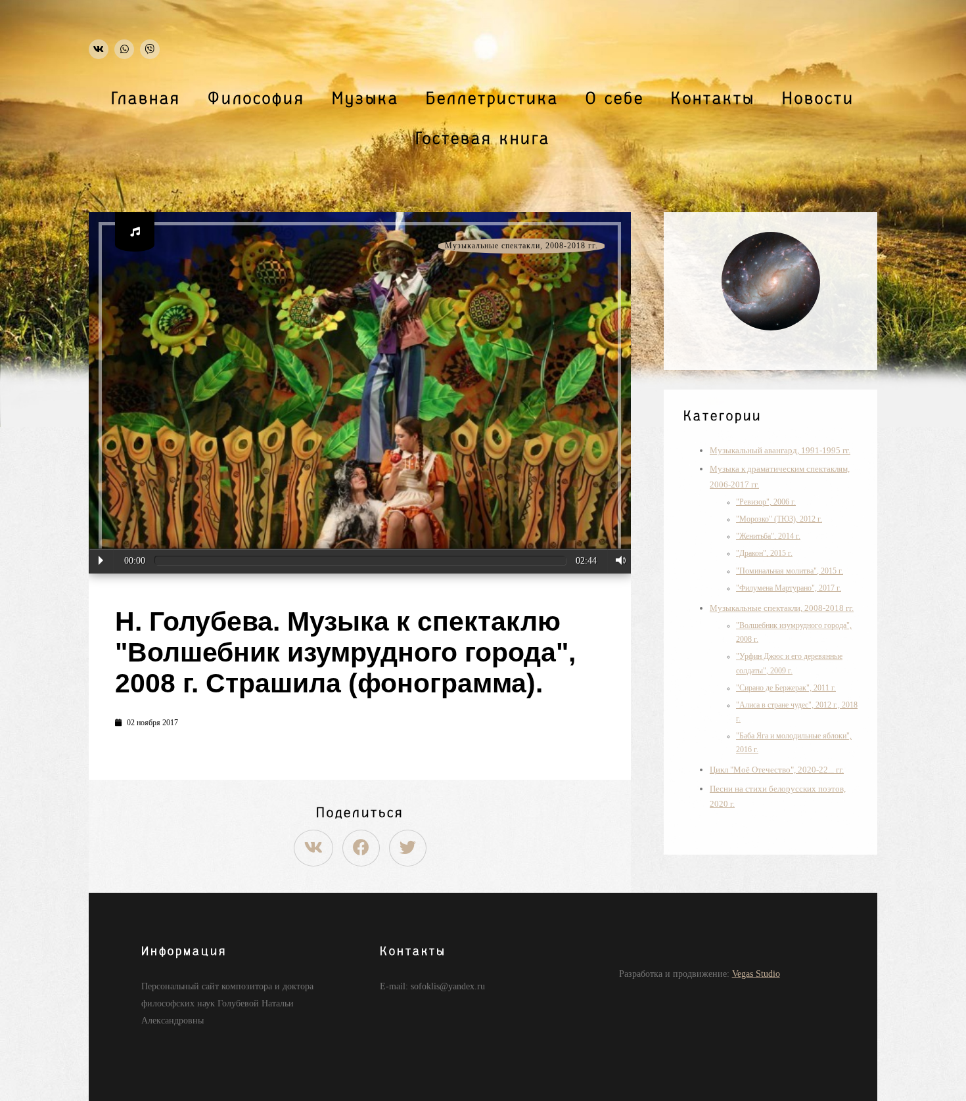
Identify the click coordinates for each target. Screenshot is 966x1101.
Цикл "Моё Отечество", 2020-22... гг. (777, 770)
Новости (818, 98)
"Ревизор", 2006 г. (766, 502)
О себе (615, 98)
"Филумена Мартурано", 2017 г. (788, 588)
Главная (146, 98)
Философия (256, 98)
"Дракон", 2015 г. (764, 553)
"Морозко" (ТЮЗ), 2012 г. (779, 519)
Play (101, 560)
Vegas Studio (756, 973)
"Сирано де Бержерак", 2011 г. (786, 688)
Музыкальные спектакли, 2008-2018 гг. (521, 246)
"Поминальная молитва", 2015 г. (789, 571)
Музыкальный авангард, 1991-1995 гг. (780, 450)
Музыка (365, 98)
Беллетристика (492, 98)
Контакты (713, 98)
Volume (617, 560)
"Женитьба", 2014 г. (768, 536)
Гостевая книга (483, 138)
